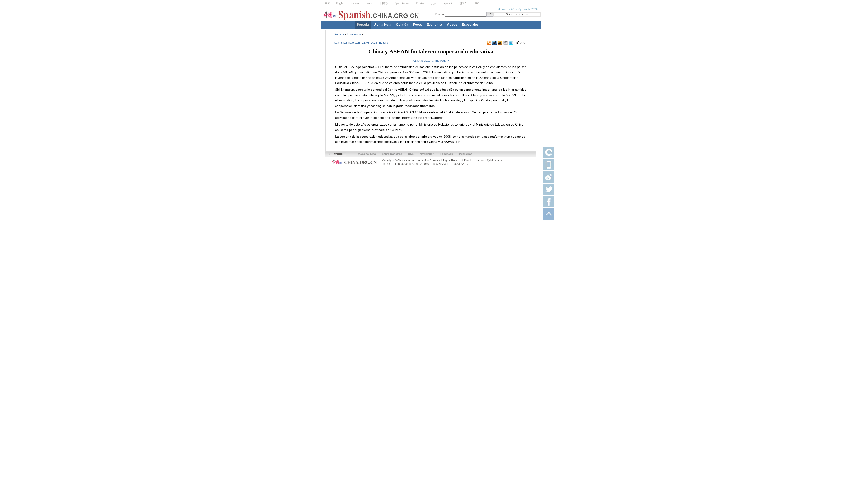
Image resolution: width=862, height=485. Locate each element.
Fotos (417, 24)
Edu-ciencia (354, 34)
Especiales (470, 24)
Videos (452, 24)
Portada (363, 24)
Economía (434, 24)
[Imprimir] (500, 42)
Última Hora (382, 24)
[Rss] (489, 42)
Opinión (402, 24)
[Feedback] (494, 42)
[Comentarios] (511, 42)
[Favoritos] (505, 42)
